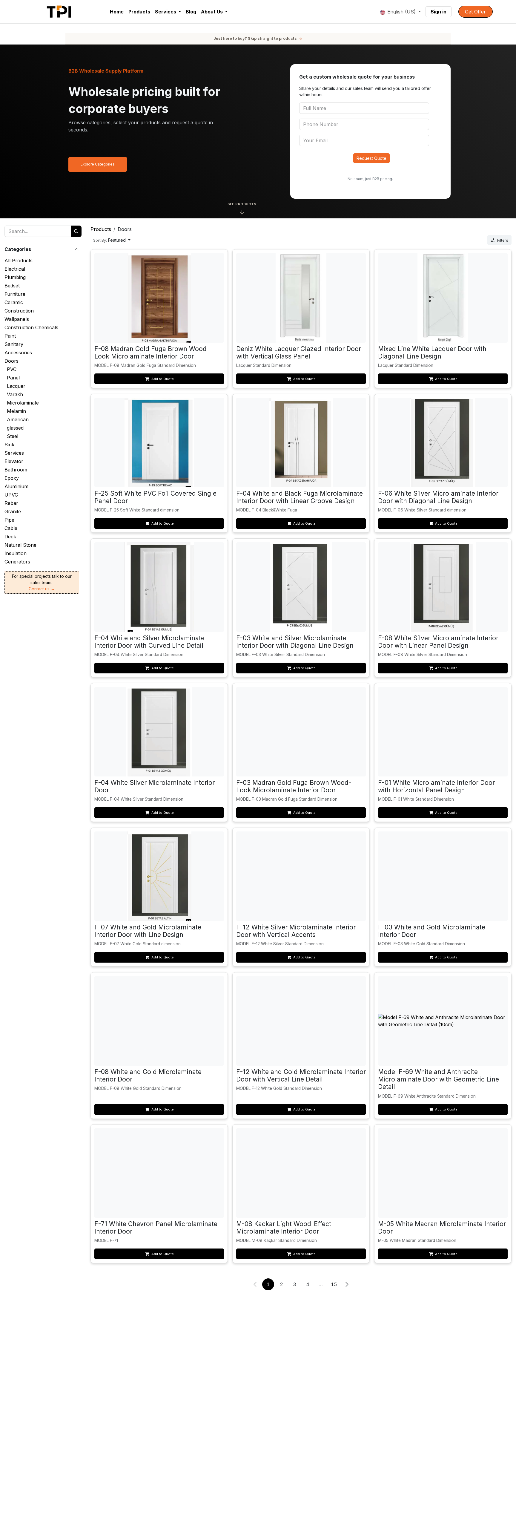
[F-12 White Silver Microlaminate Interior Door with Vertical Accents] (301, 876)
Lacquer (16, 386)
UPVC (11, 495)
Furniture (14, 294)
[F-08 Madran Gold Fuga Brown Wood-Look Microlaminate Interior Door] (159, 298)
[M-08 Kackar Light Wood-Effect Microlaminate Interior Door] (301, 1173)
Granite (12, 511)
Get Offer (475, 12)
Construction (19, 311)
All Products (18, 261)
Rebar (11, 503)
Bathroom (15, 470)
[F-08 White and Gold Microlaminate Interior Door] (159, 1021)
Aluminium (16, 486)
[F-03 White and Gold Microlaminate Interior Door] (443, 876)
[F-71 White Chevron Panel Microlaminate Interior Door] (159, 1173)
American (18, 419)
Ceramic (13, 302)
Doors (11, 361)
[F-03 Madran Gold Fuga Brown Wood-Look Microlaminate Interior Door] (301, 731)
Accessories (18, 353)
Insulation (15, 553)
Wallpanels (16, 319)
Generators (17, 562)
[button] (111, 240)
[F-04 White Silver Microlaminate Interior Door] (159, 731)
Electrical (14, 269)
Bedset (12, 286)
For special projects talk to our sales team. (42, 582)
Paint (10, 336)
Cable (10, 528)
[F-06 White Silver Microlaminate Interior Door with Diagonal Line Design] (443, 442)
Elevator (13, 461)
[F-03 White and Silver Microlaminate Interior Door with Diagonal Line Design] (301, 587)
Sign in (438, 12)
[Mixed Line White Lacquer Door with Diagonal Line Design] (443, 298)
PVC (11, 369)
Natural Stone (20, 545)
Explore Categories (98, 164)
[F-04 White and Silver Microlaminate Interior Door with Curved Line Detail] (159, 587)
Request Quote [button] (371, 158)
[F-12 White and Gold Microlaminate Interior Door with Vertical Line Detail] (301, 1021)
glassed (15, 428)
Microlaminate (23, 403)
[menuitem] (117, 12)
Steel (12, 436)
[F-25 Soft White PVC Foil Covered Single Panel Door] (159, 442)
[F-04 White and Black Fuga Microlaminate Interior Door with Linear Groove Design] (301, 442)
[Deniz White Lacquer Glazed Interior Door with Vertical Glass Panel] (301, 298)
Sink (9, 445)
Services (14, 453)
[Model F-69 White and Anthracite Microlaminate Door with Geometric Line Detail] (443, 1021)
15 (334, 1284)
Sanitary (13, 344)
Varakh (15, 394)
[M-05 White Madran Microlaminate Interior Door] (443, 1173)
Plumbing (15, 277)
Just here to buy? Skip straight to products (258, 38)
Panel (13, 378)
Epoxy (11, 478)
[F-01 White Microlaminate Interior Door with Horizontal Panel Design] (443, 731)
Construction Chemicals (31, 327)
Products (100, 229)
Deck (10, 537)
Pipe (9, 520)
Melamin (16, 411)
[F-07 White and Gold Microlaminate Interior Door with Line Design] (159, 876)
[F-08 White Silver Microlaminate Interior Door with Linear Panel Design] (443, 587)
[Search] (76, 231)
